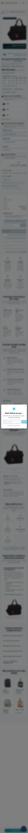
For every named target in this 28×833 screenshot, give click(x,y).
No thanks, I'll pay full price (14, 425)
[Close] (25, 406)
